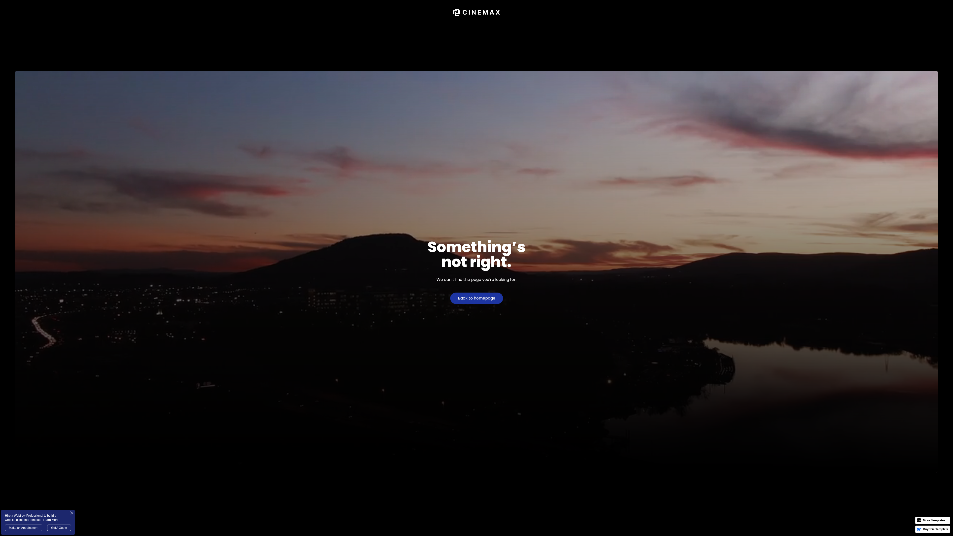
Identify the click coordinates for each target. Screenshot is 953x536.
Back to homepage (476, 298)
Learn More (51, 520)
